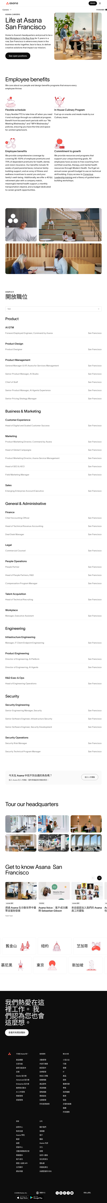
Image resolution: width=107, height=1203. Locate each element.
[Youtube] (72, 1193)
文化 (41, 1147)
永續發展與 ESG (45, 1171)
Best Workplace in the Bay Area (19, 38)
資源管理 (19, 1100)
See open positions (18, 56)
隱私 (89, 1193)
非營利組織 (67, 1104)
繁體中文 (42, 1193)
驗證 (17, 1139)
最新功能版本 (21, 1068)
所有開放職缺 (100, 10)
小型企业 (66, 1060)
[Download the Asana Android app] (36, 1197)
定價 (17, 1072)
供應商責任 (43, 1167)
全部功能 (19, 1064)
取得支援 (19, 1131)
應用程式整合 (21, 1088)
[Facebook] (68, 1193)
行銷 (64, 1064)
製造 (64, 1100)
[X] (57, 1193)
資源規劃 (42, 1088)
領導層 (42, 1131)
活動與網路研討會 (22, 1151)
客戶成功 (19, 1159)
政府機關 (66, 1092)
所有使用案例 (44, 1104)
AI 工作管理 (20, 1092)
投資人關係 (43, 1155)
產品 (64, 1076)
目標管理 (42, 1072)
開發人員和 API (21, 1163)
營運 (64, 1068)
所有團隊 (66, 1112)
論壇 (17, 1143)
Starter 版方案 (21, 1076)
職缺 (41, 1139)
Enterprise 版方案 (22, 1084)
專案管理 (19, 1096)
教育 (64, 1096)
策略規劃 (42, 1092)
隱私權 (42, 1163)
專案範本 (19, 1155)
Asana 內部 (43, 1143)
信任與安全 (43, 1159)
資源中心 (19, 1147)
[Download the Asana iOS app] (22, 1197)
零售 (64, 1088)
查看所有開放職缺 (16, 1032)
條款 (85, 1193)
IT (63, 1072)
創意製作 (42, 1068)
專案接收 (42, 1096)
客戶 (41, 1135)
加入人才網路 (90, 777)
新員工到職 (43, 1076)
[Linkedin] (61, 1193)
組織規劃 (42, 1080)
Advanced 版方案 (22, 1080)
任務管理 (42, 1100)
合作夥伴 (19, 1167)
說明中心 (19, 1127)
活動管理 (42, 1060)
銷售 (64, 1080)
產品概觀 (19, 1060)
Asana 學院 (20, 1135)
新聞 (41, 1151)
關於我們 (42, 1127)
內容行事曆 (43, 1064)
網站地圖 (19, 1171)
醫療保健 (66, 1084)
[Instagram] (64, 1193)
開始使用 (92, 3)
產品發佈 (42, 1084)
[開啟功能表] (100, 3)
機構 (64, 1108)
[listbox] (53, 309)
